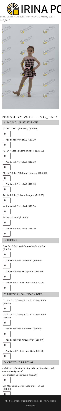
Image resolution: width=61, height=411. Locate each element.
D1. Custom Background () (20, 375)
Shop (2, 17)
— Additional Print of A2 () (19, 162)
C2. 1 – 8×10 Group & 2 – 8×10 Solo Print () (24, 316)
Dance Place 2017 (15, 17)
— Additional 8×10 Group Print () (23, 271)
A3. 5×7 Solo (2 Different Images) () (25, 173)
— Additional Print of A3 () (19, 184)
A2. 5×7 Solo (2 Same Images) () (23, 150)
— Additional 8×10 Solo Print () (22, 260)
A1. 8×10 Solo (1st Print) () (20, 128)
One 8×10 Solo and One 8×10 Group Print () (24, 248)
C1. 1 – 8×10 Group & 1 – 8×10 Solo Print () (24, 302)
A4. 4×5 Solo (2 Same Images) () (23, 195)
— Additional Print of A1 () (19, 139)
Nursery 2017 (32, 17)
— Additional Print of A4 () (19, 206)
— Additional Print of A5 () (19, 228)
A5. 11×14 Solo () (15, 217)
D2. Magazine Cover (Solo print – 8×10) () (23, 387)
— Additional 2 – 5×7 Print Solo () (23, 282)
